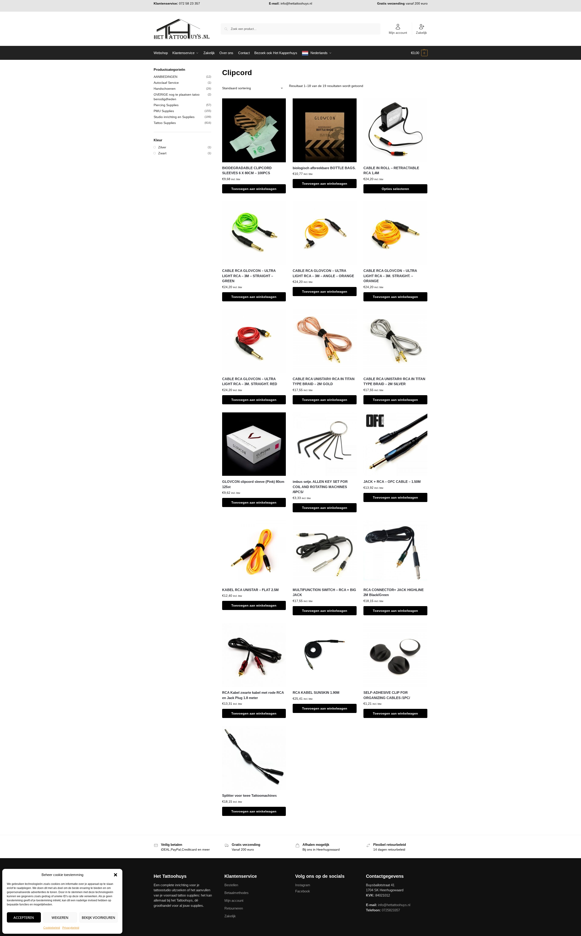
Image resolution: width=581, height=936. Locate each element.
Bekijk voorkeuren (98, 917)
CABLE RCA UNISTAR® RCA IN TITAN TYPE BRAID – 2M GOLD (324, 381)
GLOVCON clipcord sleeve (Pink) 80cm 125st (253, 484)
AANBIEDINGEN (165, 77)
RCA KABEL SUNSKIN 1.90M (316, 692)
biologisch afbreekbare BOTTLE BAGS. (324, 168)
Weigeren (60, 917)
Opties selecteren (395, 189)
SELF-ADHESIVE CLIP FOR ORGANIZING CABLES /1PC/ (386, 695)
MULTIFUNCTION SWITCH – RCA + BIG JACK (324, 592)
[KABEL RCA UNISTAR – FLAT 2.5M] (254, 552)
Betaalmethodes (236, 893)
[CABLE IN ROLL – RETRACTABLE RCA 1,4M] (395, 130)
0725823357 (391, 910)
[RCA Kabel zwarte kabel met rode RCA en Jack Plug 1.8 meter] (254, 655)
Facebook (302, 891)
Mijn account (398, 32)
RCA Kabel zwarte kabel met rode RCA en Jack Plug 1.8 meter (253, 695)
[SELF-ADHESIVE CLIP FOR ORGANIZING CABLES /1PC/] (395, 655)
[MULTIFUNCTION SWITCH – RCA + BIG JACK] (325, 552)
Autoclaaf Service (166, 82)
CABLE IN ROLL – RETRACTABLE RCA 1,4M (391, 170)
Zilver (162, 147)
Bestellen (231, 885)
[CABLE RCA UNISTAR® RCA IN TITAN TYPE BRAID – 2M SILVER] (395, 341)
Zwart (162, 153)
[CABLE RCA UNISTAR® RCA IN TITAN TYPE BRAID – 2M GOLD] (325, 341)
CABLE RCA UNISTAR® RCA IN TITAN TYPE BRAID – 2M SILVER (394, 381)
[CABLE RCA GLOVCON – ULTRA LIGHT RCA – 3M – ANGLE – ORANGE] (325, 233)
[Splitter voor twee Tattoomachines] (254, 758)
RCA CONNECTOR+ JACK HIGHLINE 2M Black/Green (393, 592)
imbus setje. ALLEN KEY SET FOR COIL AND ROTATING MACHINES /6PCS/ (320, 487)
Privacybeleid (70, 927)
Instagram (302, 885)
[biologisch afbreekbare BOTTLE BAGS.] (325, 130)
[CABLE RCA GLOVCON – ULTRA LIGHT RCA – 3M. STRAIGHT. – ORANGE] (395, 233)
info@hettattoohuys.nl (296, 3)
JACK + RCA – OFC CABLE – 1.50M (392, 482)
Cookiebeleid (51, 927)
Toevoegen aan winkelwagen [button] (253, 189)
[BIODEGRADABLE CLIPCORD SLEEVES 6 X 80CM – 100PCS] (254, 130)
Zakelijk (421, 32)
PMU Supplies (164, 111)
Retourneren (233, 908)
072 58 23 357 (189, 3)
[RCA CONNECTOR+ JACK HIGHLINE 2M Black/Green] (395, 552)
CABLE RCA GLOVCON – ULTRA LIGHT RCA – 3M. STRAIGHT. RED (249, 381)
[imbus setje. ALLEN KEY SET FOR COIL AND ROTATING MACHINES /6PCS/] (325, 444)
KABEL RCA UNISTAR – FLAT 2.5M (250, 590)
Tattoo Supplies (165, 123)
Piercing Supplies (166, 105)
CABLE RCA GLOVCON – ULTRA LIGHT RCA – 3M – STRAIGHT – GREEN (249, 276)
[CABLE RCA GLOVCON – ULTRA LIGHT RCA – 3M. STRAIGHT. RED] (254, 341)
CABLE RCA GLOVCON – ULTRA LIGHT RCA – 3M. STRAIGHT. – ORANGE (390, 276)
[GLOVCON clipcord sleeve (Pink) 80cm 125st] (254, 444)
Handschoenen (165, 88)
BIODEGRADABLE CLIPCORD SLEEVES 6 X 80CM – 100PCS (247, 170)
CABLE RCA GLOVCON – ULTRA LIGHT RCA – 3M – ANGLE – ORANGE (323, 273)
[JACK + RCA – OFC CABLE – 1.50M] (395, 444)
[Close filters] (212, 70)
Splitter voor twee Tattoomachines (249, 795)
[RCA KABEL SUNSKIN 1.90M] (325, 655)
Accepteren (23, 917)
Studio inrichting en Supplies (174, 117)
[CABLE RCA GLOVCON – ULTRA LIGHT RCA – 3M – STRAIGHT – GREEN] (254, 233)
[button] (115, 875)
